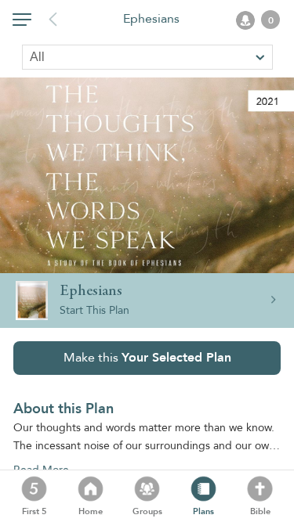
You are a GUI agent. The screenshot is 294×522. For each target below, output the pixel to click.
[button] (22, 22)
